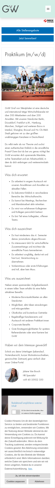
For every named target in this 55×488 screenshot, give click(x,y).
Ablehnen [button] (39, 481)
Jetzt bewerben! (27, 38)
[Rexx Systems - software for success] (49, 20)
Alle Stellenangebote (27, 30)
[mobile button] (48, 9)
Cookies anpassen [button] (16, 481)
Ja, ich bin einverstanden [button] (27, 475)
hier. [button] (30, 469)
